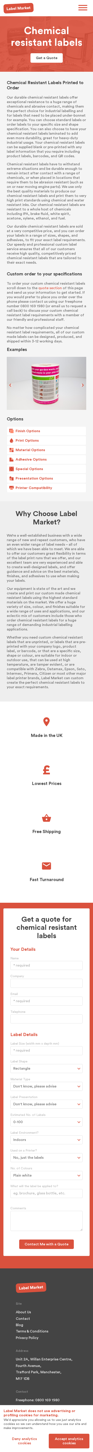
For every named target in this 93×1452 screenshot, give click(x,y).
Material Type (20, 1079)
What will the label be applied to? (34, 1186)
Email (14, 994)
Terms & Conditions (32, 1331)
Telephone (18, 1011)
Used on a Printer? (23, 1150)
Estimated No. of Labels (28, 1115)
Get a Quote (46, 58)
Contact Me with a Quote (46, 1244)
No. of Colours (21, 1168)
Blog (19, 1325)
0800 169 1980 (47, 1400)
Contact (23, 1318)
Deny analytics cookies (24, 1441)
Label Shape (19, 1061)
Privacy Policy (27, 1338)
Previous (10, 385)
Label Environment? (24, 1132)
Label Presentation (23, 1097)
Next (82, 385)
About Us (23, 1312)
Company (17, 976)
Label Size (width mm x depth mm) (34, 1043)
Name (14, 958)
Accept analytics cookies (69, 1441)
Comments (18, 1208)
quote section (50, 288)
